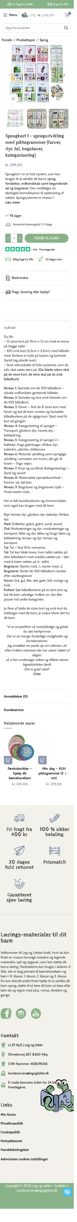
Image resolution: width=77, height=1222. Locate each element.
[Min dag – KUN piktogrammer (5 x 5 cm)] (54, 748)
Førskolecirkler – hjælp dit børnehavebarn (20, 773)
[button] (9, 75)
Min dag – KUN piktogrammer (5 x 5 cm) (54, 773)
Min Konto (8, 1115)
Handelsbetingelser (15, 1150)
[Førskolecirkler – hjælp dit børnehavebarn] (20, 748)
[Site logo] (38, 15)
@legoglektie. (44, 1190)
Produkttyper (25, 40)
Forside (7, 40)
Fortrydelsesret (11, 1141)
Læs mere (12, 202)
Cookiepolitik (10, 1132)
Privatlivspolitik (12, 1123)
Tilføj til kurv (46, 238)
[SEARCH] (66, 27)
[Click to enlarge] (13, 98)
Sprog (44, 40)
